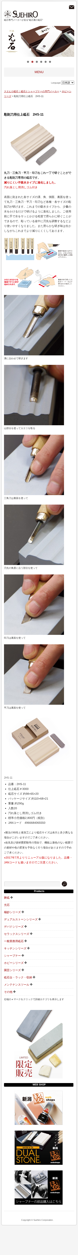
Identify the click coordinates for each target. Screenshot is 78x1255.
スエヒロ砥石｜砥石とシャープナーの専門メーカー (21, 14)
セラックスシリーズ (16, 933)
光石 (7, 904)
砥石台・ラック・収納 (18, 977)
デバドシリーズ (14, 926)
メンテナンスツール (16, 984)
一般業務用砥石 (14, 941)
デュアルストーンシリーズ (21, 919)
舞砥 (7, 897)
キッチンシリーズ (15, 948)
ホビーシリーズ (14, 962)
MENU (39, 72)
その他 (8, 991)
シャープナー (12, 955)
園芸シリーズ (12, 970)
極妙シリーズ (12, 912)
